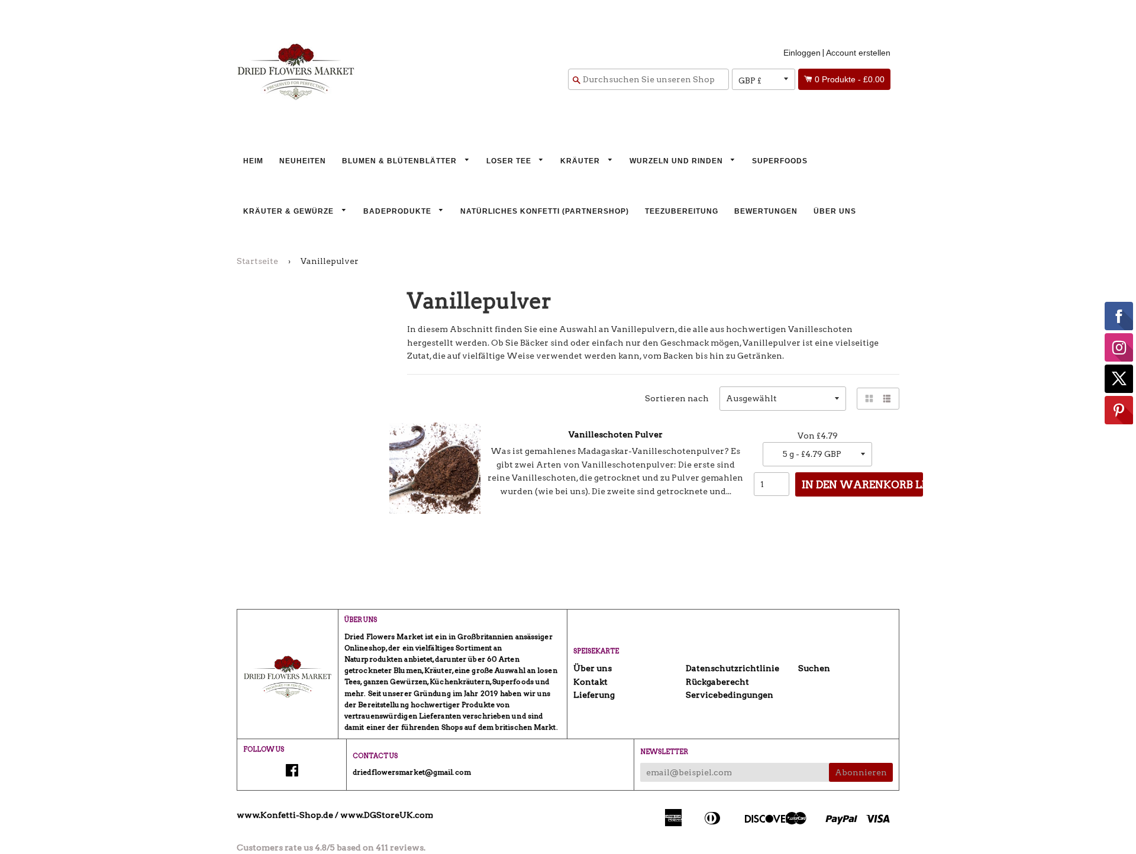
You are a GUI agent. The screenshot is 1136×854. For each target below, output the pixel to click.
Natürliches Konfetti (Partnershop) (544, 211)
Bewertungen (766, 211)
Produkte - (850, 79)
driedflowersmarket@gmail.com (412, 772)
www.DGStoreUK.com (386, 815)
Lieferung (594, 695)
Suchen (814, 668)
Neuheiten (302, 161)
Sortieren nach (677, 398)
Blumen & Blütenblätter (400, 161)
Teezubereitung (681, 211)
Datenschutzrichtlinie (732, 668)
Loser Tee (510, 161)
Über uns (835, 211)
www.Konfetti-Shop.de (285, 815)
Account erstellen (858, 52)
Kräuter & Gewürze (289, 211)
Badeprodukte (398, 211)
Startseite (257, 261)
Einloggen (802, 52)
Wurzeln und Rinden (677, 161)
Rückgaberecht (717, 682)
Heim (253, 161)
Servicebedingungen (729, 695)
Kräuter (581, 161)
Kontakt (590, 682)
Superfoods (780, 161)
